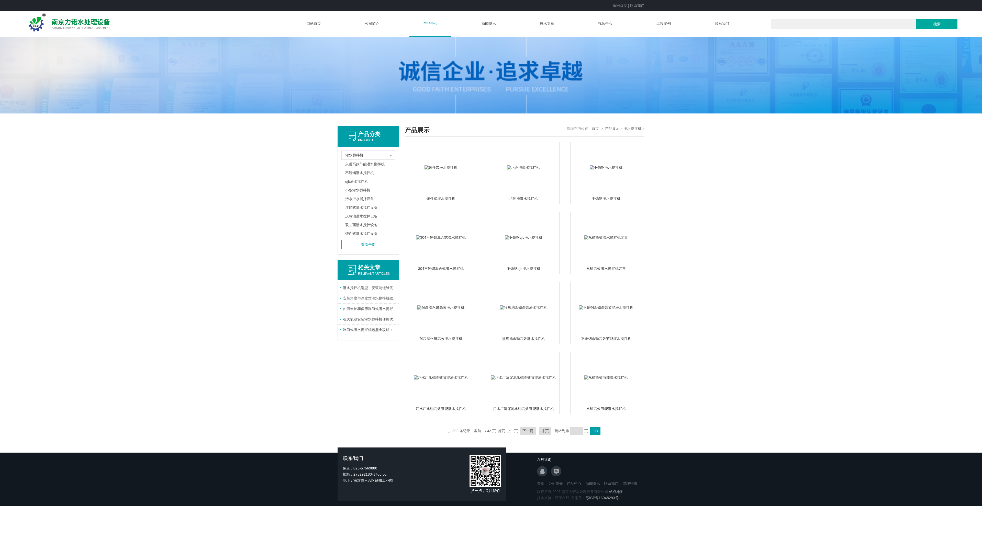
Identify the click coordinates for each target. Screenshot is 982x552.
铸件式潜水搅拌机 (441, 199)
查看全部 (368, 245)
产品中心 (430, 23)
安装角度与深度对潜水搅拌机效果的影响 (371, 298)
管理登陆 (630, 483)
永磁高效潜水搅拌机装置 (606, 269)
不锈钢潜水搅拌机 (359, 173)
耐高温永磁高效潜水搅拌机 (440, 339)
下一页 (527, 431)
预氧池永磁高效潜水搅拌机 (523, 339)
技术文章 (547, 23)
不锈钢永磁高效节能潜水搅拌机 (606, 339)
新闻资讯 (489, 23)
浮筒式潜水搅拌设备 (361, 207)
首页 (595, 128)
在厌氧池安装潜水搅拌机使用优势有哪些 (371, 319)
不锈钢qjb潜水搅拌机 (523, 269)
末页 (545, 431)
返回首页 (620, 6)
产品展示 (612, 128)
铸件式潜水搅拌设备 (361, 234)
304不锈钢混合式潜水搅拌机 (441, 269)
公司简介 (372, 23)
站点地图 (616, 492)
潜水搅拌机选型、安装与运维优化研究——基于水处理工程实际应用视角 (371, 288)
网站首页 (314, 23)
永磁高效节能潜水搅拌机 (365, 164)
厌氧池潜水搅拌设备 (361, 216)
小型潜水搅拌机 (357, 190)
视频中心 (605, 23)
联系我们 (637, 6)
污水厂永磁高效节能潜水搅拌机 (441, 409)
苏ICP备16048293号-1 (604, 498)
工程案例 (663, 23)
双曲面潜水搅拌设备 (361, 225)
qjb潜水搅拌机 (356, 181)
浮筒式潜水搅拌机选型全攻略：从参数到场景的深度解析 (371, 330)
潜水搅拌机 (632, 128)
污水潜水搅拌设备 (359, 199)
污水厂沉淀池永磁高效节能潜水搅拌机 (523, 409)
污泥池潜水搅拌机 (523, 199)
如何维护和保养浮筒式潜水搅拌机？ (371, 309)
